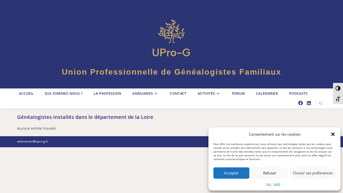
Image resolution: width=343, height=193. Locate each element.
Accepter (231, 172)
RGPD (277, 184)
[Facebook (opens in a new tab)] (300, 103)
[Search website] (320, 103)
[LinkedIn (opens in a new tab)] (309, 103)
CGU (268, 184)
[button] (332, 134)
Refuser (269, 172)
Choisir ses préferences (313, 172)
